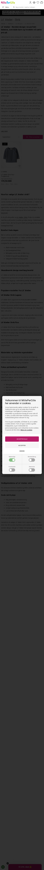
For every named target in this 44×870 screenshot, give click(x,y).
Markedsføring (32, 456)
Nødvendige (12, 456)
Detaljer (22, 451)
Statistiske (32, 466)
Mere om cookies (26, 430)
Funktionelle (12, 466)
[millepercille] (8, 2)
